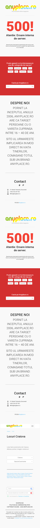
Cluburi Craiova (27, 476)
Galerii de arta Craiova (12, 473)
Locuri (24, 68)
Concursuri (22, 71)
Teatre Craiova (10, 477)
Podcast (10, 71)
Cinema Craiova (20, 476)
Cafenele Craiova (10, 474)
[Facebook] (19, 185)
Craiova (20, 457)
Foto (30, 68)
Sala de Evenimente (20, 461)
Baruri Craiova (21, 473)
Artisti (29, 71)
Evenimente (17, 68)
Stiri (16, 71)
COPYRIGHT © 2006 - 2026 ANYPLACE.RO (20, 507)
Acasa (10, 68)
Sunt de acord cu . (19, 496)
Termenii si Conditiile (23, 496)
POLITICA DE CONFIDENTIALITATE (19, 505)
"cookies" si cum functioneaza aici (23, 518)
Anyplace (20, 7)
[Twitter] (23, 185)
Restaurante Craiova (18, 477)
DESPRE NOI (19, 503)
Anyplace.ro (22, 202)
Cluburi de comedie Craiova (21, 474)
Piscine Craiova (28, 473)
